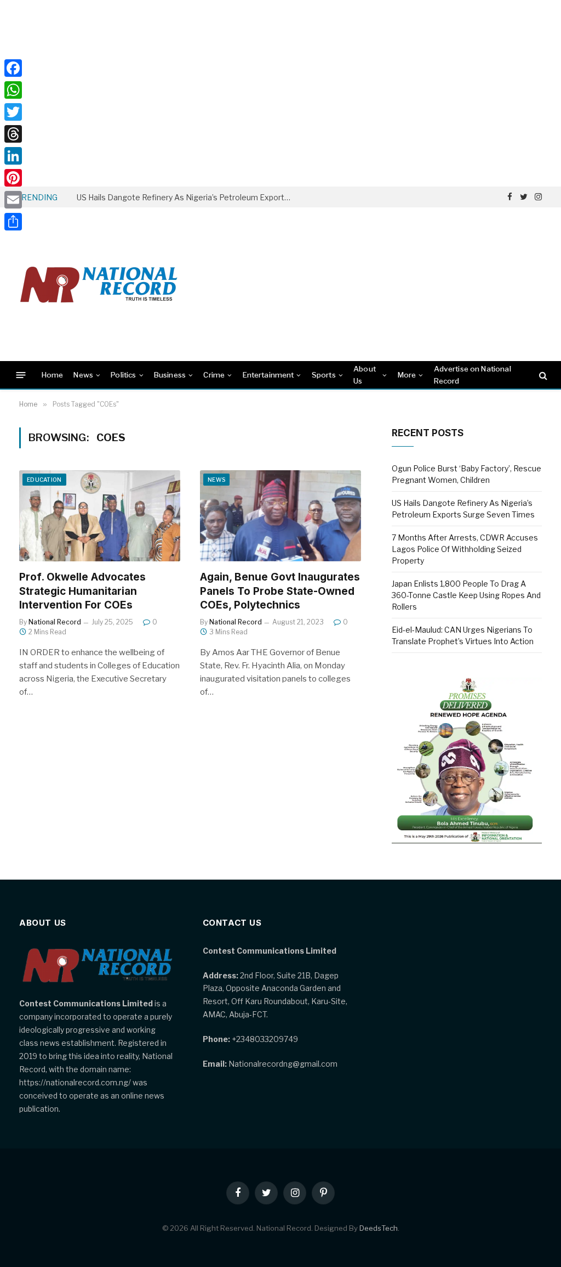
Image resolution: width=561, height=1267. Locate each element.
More (407, 374)
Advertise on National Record (472, 374)
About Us (364, 374)
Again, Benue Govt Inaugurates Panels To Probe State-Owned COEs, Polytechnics (280, 591)
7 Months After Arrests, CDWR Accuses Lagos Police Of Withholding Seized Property (465, 549)
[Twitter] (13, 112)
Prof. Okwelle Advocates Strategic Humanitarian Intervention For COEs (82, 591)
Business (170, 374)
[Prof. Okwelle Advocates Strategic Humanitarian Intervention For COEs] (99, 515)
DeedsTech (378, 1228)
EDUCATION (44, 479)
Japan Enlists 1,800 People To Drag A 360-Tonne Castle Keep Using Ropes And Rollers (466, 595)
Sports (324, 374)
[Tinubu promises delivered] (467, 840)
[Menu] (21, 375)
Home (53, 374)
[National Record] (98, 284)
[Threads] (13, 134)
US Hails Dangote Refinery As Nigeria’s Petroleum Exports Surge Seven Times (186, 197)
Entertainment (268, 374)
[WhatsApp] (13, 90)
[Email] (13, 200)
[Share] (13, 222)
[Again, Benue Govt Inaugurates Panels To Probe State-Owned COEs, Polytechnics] (280, 515)
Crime (214, 374)
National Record (54, 622)
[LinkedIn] (13, 156)
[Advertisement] (280, 93)
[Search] (542, 375)
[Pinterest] (13, 178)
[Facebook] (13, 68)
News (83, 374)
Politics (123, 374)
